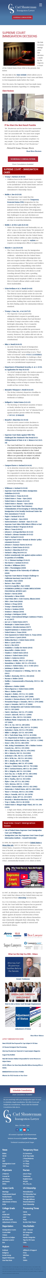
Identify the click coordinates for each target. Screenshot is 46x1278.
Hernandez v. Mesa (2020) (14, 596)
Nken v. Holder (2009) (13, 691)
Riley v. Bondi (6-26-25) (13, 344)
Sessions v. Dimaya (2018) (14, 612)
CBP (3, 1161)
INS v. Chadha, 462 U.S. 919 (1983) (18, 779)
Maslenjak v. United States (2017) (17, 624)
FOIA (25, 1253)
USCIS (4, 1156)
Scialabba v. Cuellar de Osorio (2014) (18, 648)
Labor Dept (27, 1214)
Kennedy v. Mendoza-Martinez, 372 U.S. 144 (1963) (24, 799)
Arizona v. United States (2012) (16, 655)
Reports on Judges (8, 1237)
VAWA (25, 1260)
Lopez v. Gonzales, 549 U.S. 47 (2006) (18, 704)
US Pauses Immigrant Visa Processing (14, 1047)
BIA (3, 1242)
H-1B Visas (6, 1217)
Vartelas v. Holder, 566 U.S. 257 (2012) (19, 661)
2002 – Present (28, 1230)
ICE (3, 1158)
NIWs (4, 1184)
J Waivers (5, 1174)
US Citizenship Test (29, 1194)
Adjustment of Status (9, 1202)
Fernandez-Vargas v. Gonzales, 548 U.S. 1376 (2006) (24, 702)
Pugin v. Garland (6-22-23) (14, 516)
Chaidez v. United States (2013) (16, 653)
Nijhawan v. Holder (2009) (15, 686)
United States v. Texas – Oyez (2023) (18, 498)
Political (5, 1250)
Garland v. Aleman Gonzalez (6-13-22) (19, 534)
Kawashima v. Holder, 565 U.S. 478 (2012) (20, 663)
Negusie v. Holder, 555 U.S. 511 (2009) (19, 694)
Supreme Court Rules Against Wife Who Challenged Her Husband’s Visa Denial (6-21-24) (21, 437)
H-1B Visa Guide (28, 1156)
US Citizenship (29, 1188)
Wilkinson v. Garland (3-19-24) (16, 488)
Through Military (29, 1199)
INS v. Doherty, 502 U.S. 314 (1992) (18, 753)
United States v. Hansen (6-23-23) (17, 501)
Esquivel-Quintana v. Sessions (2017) (18, 630)
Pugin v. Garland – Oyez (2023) (16, 519)
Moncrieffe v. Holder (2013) (15, 650)
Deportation (7, 1226)
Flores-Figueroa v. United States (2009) (19, 689)
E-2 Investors (27, 1153)
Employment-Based (9, 1194)
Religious (5, 1253)
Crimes (4, 1235)
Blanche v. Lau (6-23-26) (14, 248)
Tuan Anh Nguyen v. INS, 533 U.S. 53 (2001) (21, 727)
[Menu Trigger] (41, 5)
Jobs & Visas (27, 1174)
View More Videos (37, 1035)
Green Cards (8, 1188)
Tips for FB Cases (29, 1240)
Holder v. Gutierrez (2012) (15, 658)
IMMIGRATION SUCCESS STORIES (13, 1072)
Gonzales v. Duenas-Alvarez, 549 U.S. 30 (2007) (22, 699)
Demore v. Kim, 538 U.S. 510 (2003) (18, 717)
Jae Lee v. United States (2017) (16, 622)
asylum (32, 240)
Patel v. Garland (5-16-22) (14, 537)
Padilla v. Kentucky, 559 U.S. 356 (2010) (19, 676)
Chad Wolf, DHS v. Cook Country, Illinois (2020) (22, 599)
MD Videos (6, 1179)
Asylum (5, 1246)
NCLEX (25, 1181)
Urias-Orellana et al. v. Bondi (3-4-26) (18, 288)
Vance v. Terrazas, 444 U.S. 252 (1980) (19, 792)
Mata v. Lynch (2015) (13, 642)
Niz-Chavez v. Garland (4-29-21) (16, 563)
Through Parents (28, 1197)
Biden (4, 1153)
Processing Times (31, 1208)
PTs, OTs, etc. (27, 1184)
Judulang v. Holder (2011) (14, 668)
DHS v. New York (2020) (14, 601)
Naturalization (28, 1192)
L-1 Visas (26, 1161)
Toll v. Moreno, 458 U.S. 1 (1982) (17, 784)
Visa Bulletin (28, 1226)
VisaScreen (26, 1176)
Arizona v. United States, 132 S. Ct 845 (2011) (21, 666)
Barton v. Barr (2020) (13, 583)
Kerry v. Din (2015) (12, 645)
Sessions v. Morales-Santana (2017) (18, 627)
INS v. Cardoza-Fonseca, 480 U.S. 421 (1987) (21, 769)
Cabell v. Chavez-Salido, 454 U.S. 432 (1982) (21, 786)
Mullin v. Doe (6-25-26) (13, 194)
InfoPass (26, 1255)
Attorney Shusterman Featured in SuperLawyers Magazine (21, 1051)
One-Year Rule (7, 1260)
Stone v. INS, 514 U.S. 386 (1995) (17, 743)
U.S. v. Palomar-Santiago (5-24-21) (17, 560)
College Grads (8, 1208)
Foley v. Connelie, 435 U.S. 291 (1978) (19, 794)
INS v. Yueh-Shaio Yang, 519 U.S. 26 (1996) (21, 735)
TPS (24, 1258)
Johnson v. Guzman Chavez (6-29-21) (18, 545)
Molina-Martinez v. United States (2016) (19, 640)
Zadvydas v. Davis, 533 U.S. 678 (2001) (19, 730)
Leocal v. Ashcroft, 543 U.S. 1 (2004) (18, 715)
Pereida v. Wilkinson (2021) (15, 565)
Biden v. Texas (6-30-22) (14, 529)
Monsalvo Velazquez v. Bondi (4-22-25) (19, 390)
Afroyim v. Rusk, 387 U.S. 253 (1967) (18, 797)
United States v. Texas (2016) (15, 632)
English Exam (27, 1179)
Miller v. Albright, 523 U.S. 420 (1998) (19, 732)
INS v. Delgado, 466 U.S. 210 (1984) (18, 771)
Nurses (26, 1170)
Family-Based (7, 1197)
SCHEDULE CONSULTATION (22, 17)
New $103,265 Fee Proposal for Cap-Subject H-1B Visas (20, 1043)
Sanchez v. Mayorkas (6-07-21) (16, 550)
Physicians (7, 1170)
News (4, 1150)
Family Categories (29, 1237)
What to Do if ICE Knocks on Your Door (14, 1075)
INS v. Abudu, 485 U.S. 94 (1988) (17, 761)
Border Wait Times (29, 1222)
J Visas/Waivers (28, 1158)
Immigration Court (8, 1163)
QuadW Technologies (29, 1138)
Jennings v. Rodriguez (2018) (15, 614)
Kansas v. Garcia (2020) (13, 594)
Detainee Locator (8, 1240)
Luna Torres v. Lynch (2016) (15, 637)
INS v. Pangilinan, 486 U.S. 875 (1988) (19, 763)
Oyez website (22, 75)
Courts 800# (6, 1232)
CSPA (24, 1242)
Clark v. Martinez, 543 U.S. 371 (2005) (19, 712)
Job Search (6, 1181)
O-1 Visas (26, 1163)
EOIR (4, 1166)
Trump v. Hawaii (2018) (14, 606)
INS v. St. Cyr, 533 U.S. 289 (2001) (17, 725)
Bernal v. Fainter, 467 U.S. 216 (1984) (18, 776)
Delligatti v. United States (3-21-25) (17, 402)
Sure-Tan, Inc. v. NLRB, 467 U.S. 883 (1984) (21, 774)
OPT (3, 1212)
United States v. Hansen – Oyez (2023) (19, 504)
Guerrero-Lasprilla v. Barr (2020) (17, 586)
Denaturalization (29, 1202)
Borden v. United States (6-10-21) (17, 547)
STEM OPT (5, 1214)
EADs (4, 1204)
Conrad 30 (5, 1176)
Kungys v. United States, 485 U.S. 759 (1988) (21, 766)
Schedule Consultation (22, 1090)
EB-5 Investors (7, 1199)
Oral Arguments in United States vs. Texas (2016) (23, 635)
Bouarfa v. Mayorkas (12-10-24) (16, 420)
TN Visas (26, 1166)
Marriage (5, 1192)
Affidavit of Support (30, 1250)
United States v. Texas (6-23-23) (16, 496)
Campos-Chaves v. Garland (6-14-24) (18, 465)
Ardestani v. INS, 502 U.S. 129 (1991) (18, 756)
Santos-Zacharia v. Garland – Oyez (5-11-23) (21, 522)
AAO (24, 1217)
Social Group (6, 1255)
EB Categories (27, 1232)
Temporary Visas (30, 1150)
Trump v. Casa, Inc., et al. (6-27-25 (17, 311)
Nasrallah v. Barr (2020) (14, 581)
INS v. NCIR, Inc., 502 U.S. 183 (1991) (18, 758)
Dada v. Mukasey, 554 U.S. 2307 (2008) (19, 696)
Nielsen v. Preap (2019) (13, 604)
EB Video (26, 1235)
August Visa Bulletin (8, 1055)
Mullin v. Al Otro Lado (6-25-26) (16, 225)
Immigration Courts (9, 1230)
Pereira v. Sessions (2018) (14, 609)
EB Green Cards (7, 1219)
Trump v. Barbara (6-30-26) (15, 177)
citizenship (22, 898)
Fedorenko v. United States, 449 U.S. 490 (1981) (22, 789)
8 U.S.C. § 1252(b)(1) (34, 354)
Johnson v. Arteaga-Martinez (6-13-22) (19, 532)
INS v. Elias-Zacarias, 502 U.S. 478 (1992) (20, 751)
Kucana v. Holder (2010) (14, 678)
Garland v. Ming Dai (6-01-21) (16, 552)
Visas (25, 1219)
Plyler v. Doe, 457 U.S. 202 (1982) (17, 781)
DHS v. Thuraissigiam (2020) (15, 568)
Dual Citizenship (28, 1204)
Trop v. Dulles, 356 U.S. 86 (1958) (17, 802)
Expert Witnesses (8, 1258)
